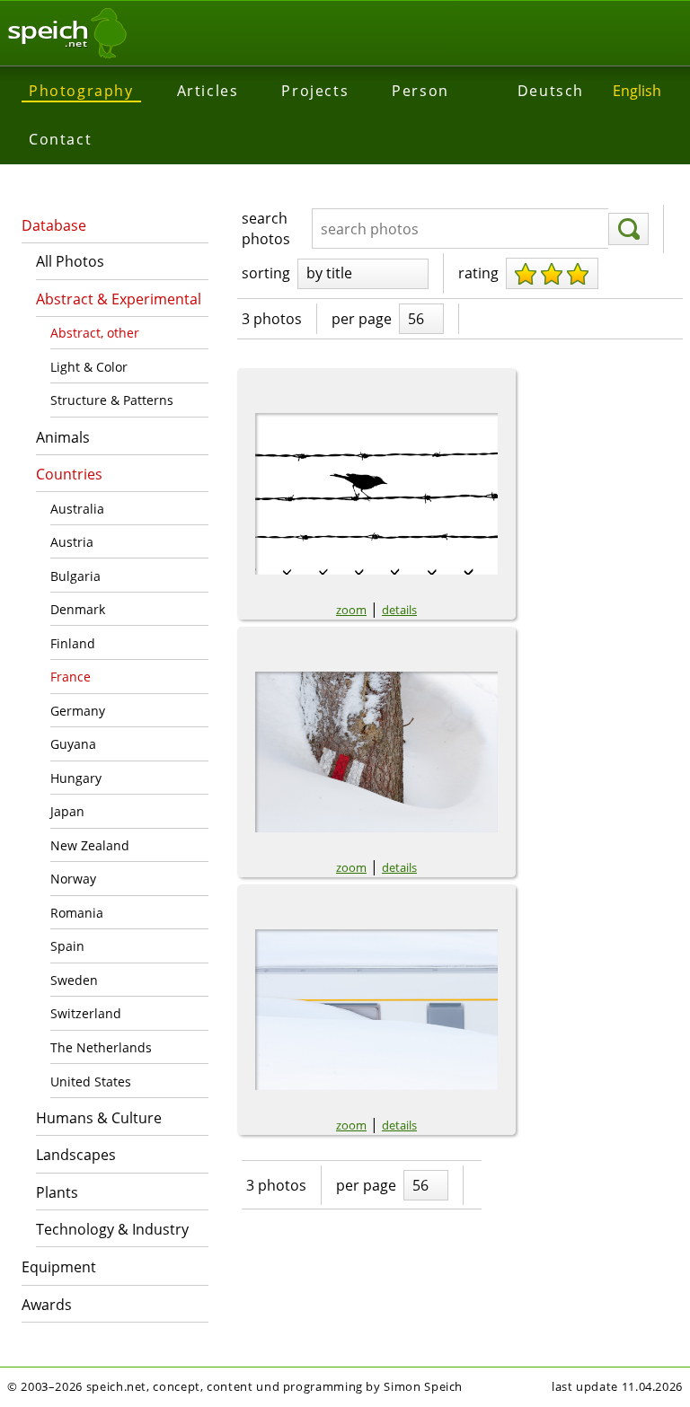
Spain (67, 945)
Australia (77, 508)
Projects (315, 91)
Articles (208, 91)
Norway (73, 878)
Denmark (77, 609)
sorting (266, 273)
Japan (67, 811)
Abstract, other (94, 332)
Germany (77, 710)
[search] (628, 229)
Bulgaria (75, 576)
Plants (57, 1192)
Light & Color (89, 366)
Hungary (76, 778)
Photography (81, 91)
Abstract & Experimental (118, 299)
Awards (47, 1305)
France (70, 676)
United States (90, 1081)
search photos (266, 228)
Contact (60, 139)
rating (478, 273)
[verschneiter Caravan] (376, 1009)
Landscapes (76, 1155)
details (399, 610)
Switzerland (85, 1013)
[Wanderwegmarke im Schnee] (376, 752)
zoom (351, 610)
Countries (69, 474)
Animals (63, 437)
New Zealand (89, 845)
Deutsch (551, 91)
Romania (76, 912)
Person (420, 91)
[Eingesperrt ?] (376, 494)
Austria (71, 541)
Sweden (74, 980)
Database (54, 225)
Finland (72, 643)
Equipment (59, 1267)
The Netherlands (101, 1047)
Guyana (73, 743)
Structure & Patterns (111, 400)
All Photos (70, 261)
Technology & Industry (112, 1229)
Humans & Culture (99, 1118)
